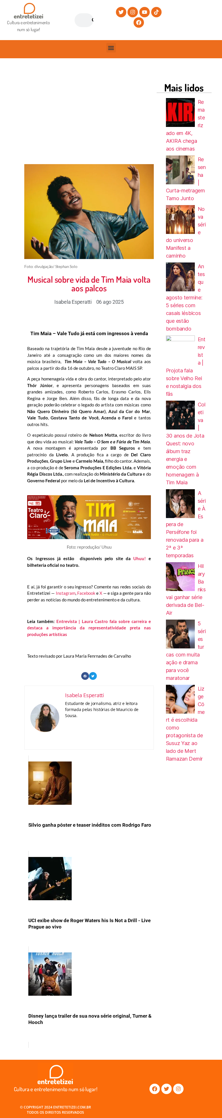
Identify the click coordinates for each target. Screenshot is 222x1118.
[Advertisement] (123, 116)
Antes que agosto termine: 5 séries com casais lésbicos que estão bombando (185, 297)
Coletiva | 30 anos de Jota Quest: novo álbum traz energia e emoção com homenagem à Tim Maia (186, 443)
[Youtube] (144, 12)
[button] (111, 47)
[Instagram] (132, 12)
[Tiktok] (156, 12)
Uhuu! (139, 558)
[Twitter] (121, 12)
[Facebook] (139, 22)
